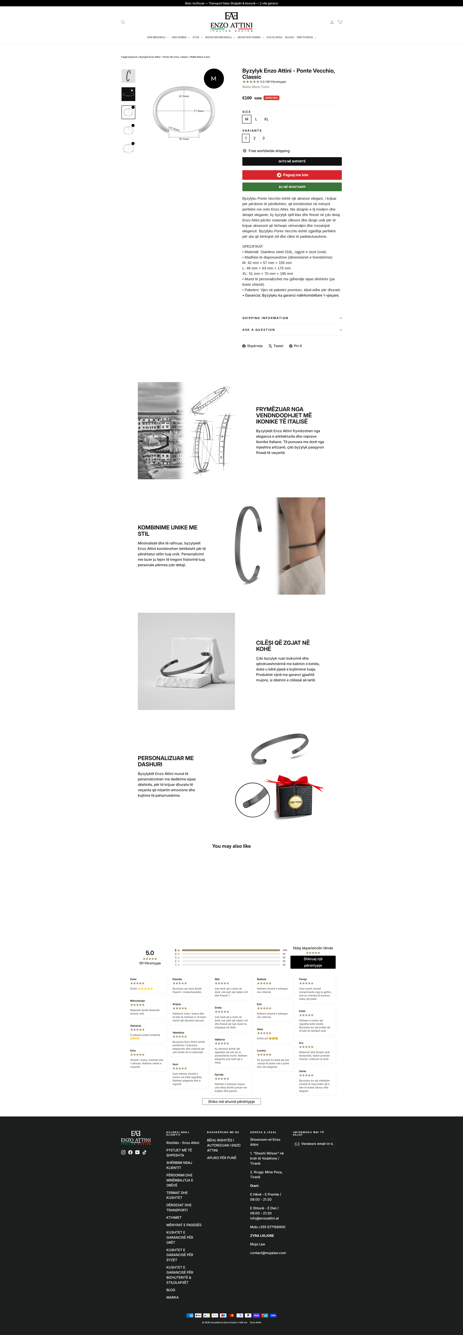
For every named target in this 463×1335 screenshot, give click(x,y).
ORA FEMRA (179, 37)
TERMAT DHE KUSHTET (177, 1195)
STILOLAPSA (274, 37)
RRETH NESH (305, 37)
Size (246, 112)
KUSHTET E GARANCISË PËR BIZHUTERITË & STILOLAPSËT (179, 1274)
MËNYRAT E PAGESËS (183, 1225)
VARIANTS (252, 130)
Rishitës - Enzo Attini (182, 1143)
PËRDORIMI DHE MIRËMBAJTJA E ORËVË (179, 1180)
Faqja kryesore (129, 56)
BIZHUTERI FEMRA (249, 37)
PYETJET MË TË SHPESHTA (179, 1152)
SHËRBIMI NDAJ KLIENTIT (179, 1165)
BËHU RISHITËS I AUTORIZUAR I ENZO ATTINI (224, 1145)
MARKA (172, 1297)
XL (266, 119)
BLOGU (289, 37)
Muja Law (257, 1244)
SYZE (196, 37)
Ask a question (258, 330)
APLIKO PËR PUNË (221, 1158)
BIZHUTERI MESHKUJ (218, 37)
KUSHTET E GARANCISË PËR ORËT (179, 1237)
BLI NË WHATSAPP (292, 187)
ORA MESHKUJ (156, 37)
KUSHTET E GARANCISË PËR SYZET (179, 1255)
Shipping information (265, 318)
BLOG (170, 1290)
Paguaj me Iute (295, 175)
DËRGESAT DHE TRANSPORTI (179, 1207)
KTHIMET (174, 1217)
